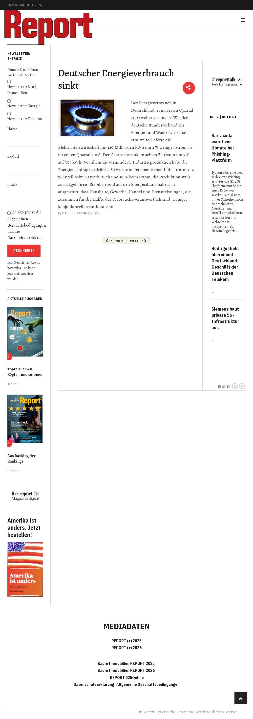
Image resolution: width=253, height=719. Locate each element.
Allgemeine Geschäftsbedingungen (148, 684)
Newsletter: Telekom (24, 119)
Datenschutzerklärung (25, 237)
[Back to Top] (240, 698)
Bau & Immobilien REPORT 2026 (126, 670)
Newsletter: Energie (24, 106)
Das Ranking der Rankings (21, 458)
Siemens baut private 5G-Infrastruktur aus (225, 318)
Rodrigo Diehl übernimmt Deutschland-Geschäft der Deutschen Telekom (225, 263)
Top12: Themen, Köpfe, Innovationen (24, 371)
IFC (97, 213)
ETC (90, 213)
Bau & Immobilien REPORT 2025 (126, 663)
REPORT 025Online (126, 677)
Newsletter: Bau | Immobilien (21, 90)
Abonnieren (24, 250)
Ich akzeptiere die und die (25, 225)
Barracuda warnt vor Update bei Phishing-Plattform (222, 147)
